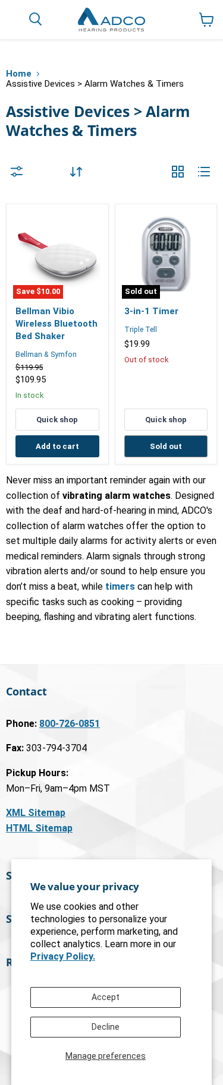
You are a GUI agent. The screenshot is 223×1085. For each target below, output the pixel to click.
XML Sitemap (35, 812)
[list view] (204, 172)
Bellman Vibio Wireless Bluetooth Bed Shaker (56, 323)
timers (120, 586)
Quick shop (57, 419)
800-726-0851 (69, 723)
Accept (106, 997)
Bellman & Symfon (46, 354)
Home (19, 74)
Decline (106, 1027)
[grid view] (178, 172)
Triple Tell (140, 329)
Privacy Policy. (62, 956)
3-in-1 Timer (151, 311)
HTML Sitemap (39, 828)
